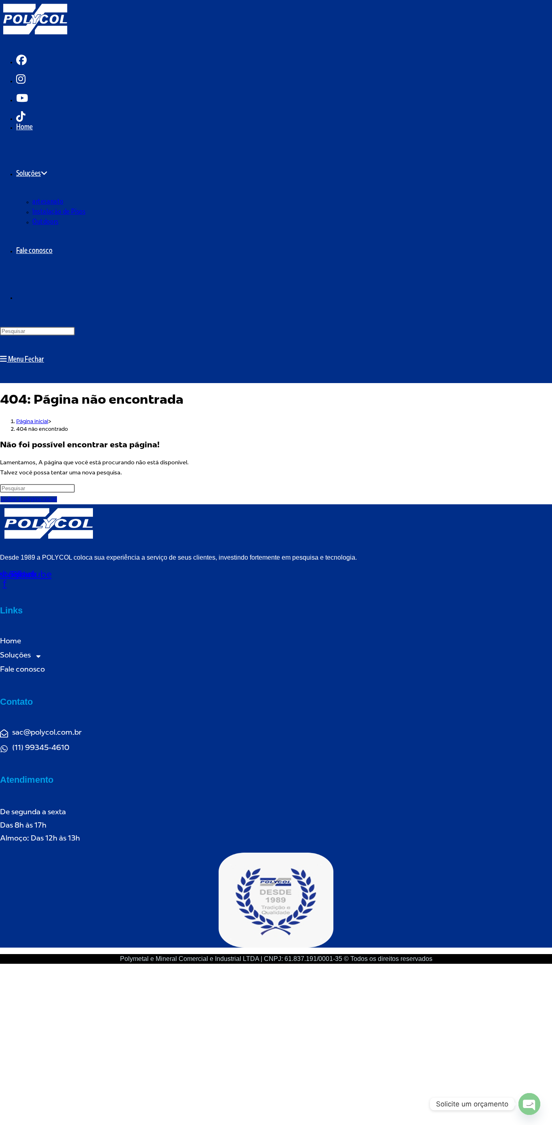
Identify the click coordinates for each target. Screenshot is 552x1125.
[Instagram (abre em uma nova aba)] (20, 80)
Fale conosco (22, 670)
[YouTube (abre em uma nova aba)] (22, 99)
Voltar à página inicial (28, 499)
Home (10, 641)
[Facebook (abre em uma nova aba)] (21, 61)
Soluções (15, 655)
